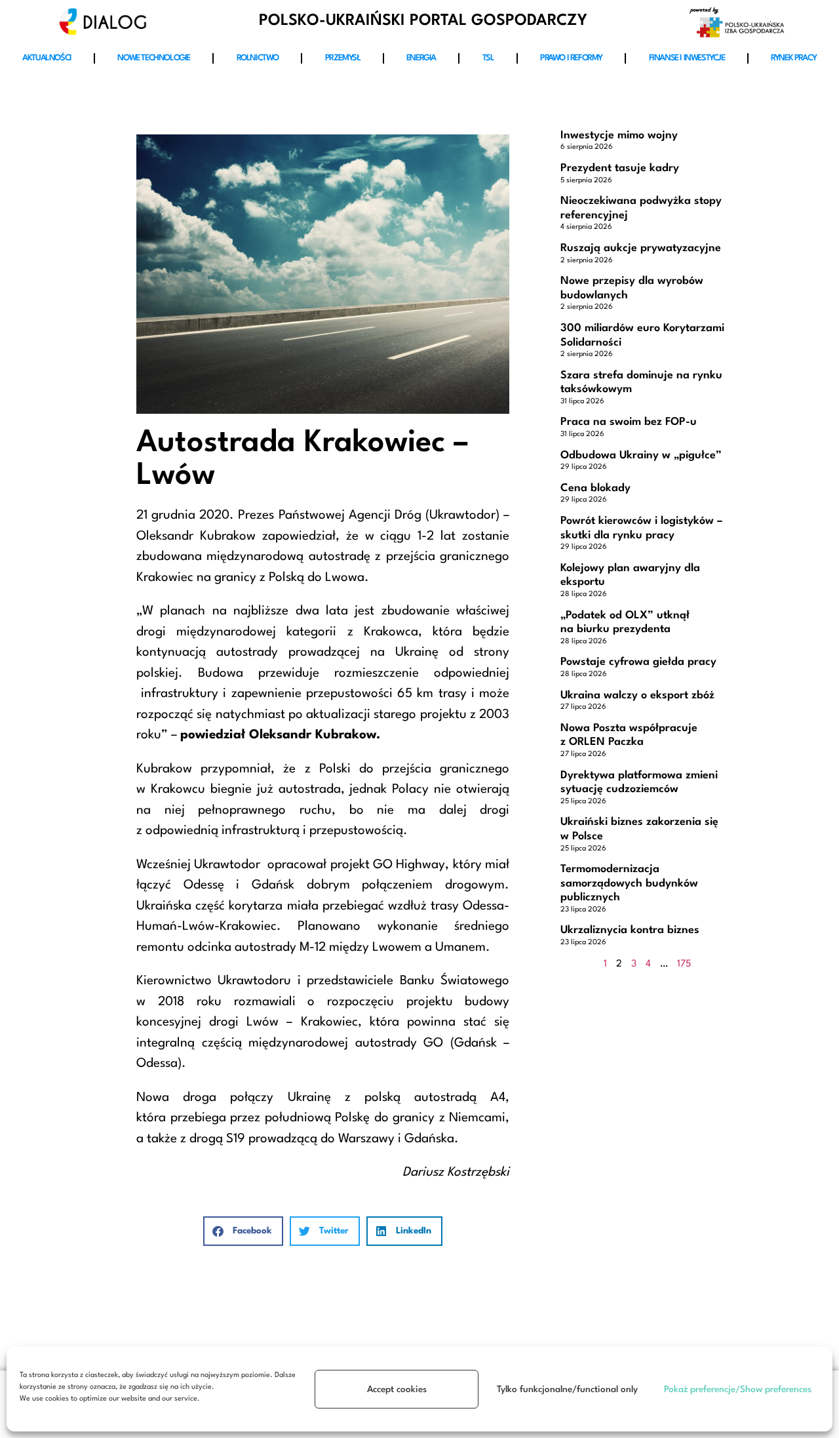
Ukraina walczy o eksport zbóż (637, 695)
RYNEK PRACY (794, 58)
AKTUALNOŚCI (46, 58)
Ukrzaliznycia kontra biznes (629, 930)
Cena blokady (595, 488)
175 (684, 964)
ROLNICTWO (258, 58)
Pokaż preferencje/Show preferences (737, 1389)
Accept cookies (397, 1389)
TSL (488, 58)
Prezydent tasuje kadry (619, 168)
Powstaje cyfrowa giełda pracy (638, 662)
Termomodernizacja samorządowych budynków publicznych (629, 883)
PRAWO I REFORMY (571, 58)
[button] (243, 1231)
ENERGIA (421, 58)
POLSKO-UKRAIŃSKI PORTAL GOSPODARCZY (423, 21)
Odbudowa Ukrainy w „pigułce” (641, 455)
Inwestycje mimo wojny (619, 135)
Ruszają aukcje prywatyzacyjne (640, 248)
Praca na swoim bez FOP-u (628, 422)
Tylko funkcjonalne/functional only (567, 1389)
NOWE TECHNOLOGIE (153, 58)
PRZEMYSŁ (343, 58)
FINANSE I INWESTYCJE (687, 58)
